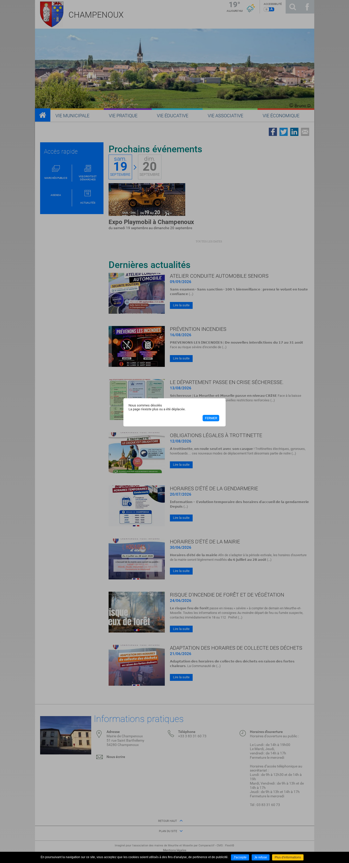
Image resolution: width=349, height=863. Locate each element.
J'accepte (240, 857)
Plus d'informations (288, 857)
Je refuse (260, 857)
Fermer (211, 418)
